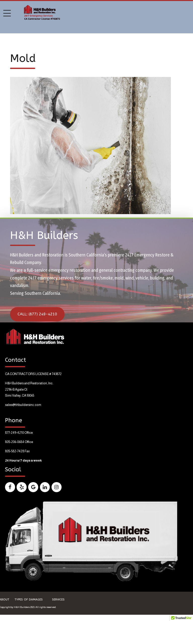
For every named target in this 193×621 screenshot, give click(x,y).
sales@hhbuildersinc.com (23, 405)
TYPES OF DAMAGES (29, 599)
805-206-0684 (14, 442)
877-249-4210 (14, 432)
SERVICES (58, 599)
